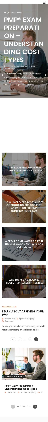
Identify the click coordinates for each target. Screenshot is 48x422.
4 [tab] (25, 141)
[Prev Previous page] (13, 339)
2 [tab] (20, 141)
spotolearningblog (27, 66)
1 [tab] (18, 141)
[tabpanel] (24, 75)
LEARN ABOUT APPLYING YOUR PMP (23, 313)
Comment (11, 68)
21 (30, 339)
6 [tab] (30, 141)
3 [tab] (22, 141)
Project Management (13, 12)
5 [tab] (27, 141)
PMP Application (9, 306)
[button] (44, 3)
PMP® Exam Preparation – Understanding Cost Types (24, 40)
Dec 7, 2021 (11, 66)
